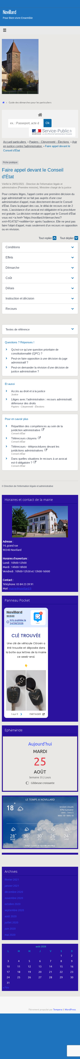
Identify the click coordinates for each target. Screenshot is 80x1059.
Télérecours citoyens (24, 438)
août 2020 (11, 916)
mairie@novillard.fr (20, 588)
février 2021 (12, 879)
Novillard (9, 12)
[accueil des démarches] (40, 114)
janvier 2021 (12, 885)
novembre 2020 (14, 898)
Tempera (57, 1009)
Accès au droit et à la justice (28, 391)
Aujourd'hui (40, 744)
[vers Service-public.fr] (52, 132)
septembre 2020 (14, 910)
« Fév (6, 987)
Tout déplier (67, 238)
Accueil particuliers (15, 141)
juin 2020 (10, 928)
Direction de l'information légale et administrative (28, 486)
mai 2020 (10, 934)
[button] (40, 247)
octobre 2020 (12, 904)
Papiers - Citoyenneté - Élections (49, 141)
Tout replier (46, 238)
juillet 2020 (11, 922)
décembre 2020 (14, 892)
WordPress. (70, 1009)
